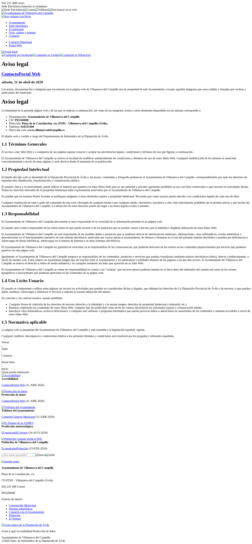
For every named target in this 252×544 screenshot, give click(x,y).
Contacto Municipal (20, 42)
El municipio (16, 29)
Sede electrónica (18, 25)
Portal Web (15, 45)
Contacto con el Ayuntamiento (26, 512)
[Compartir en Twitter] (45, 55)
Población (14, 515)
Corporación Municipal (22, 505)
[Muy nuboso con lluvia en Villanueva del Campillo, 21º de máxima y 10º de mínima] (16, 16)
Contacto (14, 35)
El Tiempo (15, 518)
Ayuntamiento (17, 22)
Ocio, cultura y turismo (22, 32)
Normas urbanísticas (20, 508)
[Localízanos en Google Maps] (10, 461)
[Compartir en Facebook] (16, 55)
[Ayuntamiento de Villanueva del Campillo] (27, 13)
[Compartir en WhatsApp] (75, 55)
